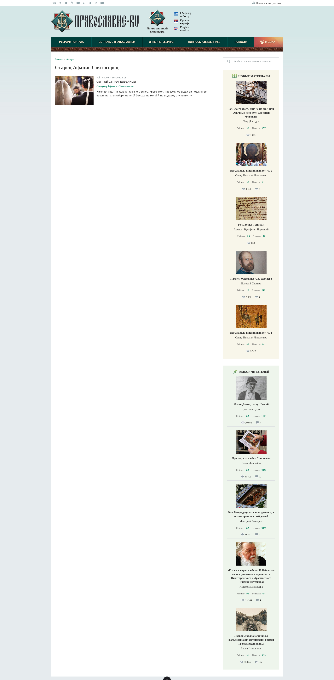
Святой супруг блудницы (116, 81)
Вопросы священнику (204, 41)
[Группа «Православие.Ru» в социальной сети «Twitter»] (66, 3)
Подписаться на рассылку (268, 2)
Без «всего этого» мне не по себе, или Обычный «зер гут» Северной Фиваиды (251, 112)
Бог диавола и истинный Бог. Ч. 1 (251, 333)
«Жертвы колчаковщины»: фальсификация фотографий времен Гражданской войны (251, 640)
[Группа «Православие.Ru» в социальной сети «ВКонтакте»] (54, 3)
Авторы (70, 59)
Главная (59, 59)
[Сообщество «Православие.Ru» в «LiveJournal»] (72, 3)
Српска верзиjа (184, 22)
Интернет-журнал (161, 41)
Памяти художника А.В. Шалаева (251, 278)
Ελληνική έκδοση (185, 14)
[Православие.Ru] (95, 21)
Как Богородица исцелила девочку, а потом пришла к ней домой (251, 514)
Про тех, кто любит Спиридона (251, 458)
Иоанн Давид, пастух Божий (251, 404)
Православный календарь (157, 30)
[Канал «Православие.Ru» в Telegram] (90, 3)
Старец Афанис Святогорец (115, 86)
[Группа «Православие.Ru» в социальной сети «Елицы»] (84, 3)
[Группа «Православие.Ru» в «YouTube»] (78, 3)
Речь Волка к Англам (251, 224)
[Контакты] (102, 3)
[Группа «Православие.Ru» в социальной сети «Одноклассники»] (60, 3)
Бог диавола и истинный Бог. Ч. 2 (251, 170)
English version (184, 29)
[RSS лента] (96, 3)
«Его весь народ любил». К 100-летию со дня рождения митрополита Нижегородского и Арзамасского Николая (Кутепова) (251, 576)
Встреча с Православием (117, 41)
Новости (241, 41)
